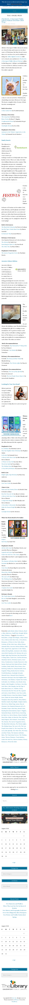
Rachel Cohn (21, 708)
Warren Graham (18, 739)
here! (11, 615)
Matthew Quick (6, 702)
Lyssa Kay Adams (17, 695)
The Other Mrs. (6, 246)
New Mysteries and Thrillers (14, 904)
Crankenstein (9, 662)
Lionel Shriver (12, 693)
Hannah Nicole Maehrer (17, 675)
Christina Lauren (16, 659)
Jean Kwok (19, 682)
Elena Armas (18, 666)
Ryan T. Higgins (21, 710)
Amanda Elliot (6, 646)
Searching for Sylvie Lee (8, 244)
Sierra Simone (14, 715)
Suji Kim (24, 717)
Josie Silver (5, 686)
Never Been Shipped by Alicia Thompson (14, 912)
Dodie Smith (10, 666)
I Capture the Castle (21, 679)
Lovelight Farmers (7, 695)
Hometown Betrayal (7, 677)
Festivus (21, 671)
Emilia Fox (10, 668)
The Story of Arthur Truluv (14, 358)
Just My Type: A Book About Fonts (11, 229)
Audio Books (10, 631)
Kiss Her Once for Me (15, 690)
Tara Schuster (13, 719)
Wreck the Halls (6, 464)
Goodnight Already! (17, 673)
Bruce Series (5, 119)
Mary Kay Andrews (13, 699)
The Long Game (6, 117)
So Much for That (16, 717)
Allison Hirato (22, 644)
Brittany (13, 23)
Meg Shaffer (14, 702)
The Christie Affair (15, 363)
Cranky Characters (18, 662)
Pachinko (4, 708)
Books (16, 631)
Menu (14, 11)
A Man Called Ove (7, 110)
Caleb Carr (13, 657)
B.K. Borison (17, 653)
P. (24, 706)
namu (17, 704)
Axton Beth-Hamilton (8, 653)
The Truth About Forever (12, 735)
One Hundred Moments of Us (15, 706)
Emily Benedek (18, 668)
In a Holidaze (5, 448)
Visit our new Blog (16, 4)
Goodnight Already (7, 126)
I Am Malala (12, 350)
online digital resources (14, 56)
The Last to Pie (16, 726)
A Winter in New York (8, 462)
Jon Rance (18, 684)
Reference (9, 633)
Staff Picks (15, 633)
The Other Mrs (17, 730)
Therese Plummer (10, 737)
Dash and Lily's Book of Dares (14, 664)
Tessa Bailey (21, 719)
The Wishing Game (7, 579)
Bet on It (24, 653)
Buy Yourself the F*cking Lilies (18, 345)
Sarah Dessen (16, 713)
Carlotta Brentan (22, 657)
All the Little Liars (12, 644)
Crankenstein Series (7, 121)
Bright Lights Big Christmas (9, 655)
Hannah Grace (6, 675)
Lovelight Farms (6, 511)
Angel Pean (8, 648)
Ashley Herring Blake (7, 651)
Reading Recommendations (9, 710)
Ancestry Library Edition (9, 261)
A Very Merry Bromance (8, 468)
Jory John (24, 684)
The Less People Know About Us (15, 376)
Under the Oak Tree (7, 739)
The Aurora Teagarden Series (10, 253)
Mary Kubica (22, 699)
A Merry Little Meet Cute (11, 640)
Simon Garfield (22, 715)
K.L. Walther (15, 688)
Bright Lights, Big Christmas (9, 474)
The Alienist (5, 242)
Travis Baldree (20, 737)
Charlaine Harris (6, 659)
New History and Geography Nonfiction (14, 910)
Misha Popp (12, 704)
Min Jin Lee (5, 704)
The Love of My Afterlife (15, 371)
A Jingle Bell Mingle (13, 637)
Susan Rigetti (5, 719)
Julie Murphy (12, 686)
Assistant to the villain (20, 651)
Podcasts (20, 631)
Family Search (6, 140)
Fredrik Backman (6, 673)
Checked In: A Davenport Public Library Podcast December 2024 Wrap (13, 20)
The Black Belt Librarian (8, 227)
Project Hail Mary (12, 708)
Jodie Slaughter (10, 684)
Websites (7, 635)
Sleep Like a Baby (6, 717)
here (16, 789)
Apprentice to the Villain (19, 648)
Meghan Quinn (22, 702)
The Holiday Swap (7, 726)
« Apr (13, 862)
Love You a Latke (6, 483)
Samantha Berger (6, 713)
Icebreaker (4, 455)
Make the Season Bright (11, 697)
